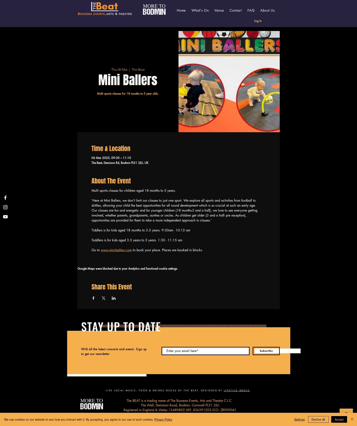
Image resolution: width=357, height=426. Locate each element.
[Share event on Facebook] (93, 298)
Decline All (318, 419)
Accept (339, 419)
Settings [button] (299, 419)
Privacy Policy (163, 419)
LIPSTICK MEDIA (237, 390)
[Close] (352, 419)
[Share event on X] (104, 298)
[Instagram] (5, 207)
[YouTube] (5, 217)
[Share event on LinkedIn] (114, 298)
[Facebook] (5, 198)
